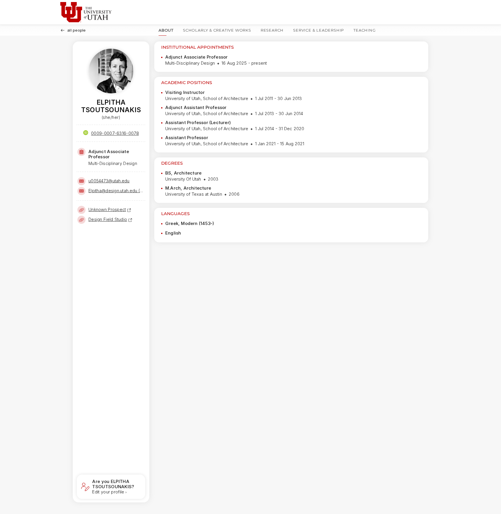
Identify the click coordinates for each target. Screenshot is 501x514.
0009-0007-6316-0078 (115, 133)
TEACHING (364, 30)
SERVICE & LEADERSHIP (318, 30)
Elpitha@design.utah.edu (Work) (116, 190)
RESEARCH (272, 30)
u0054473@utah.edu (109, 180)
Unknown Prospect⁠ (107, 209)
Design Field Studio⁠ (107, 219)
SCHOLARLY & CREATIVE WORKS (217, 30)
